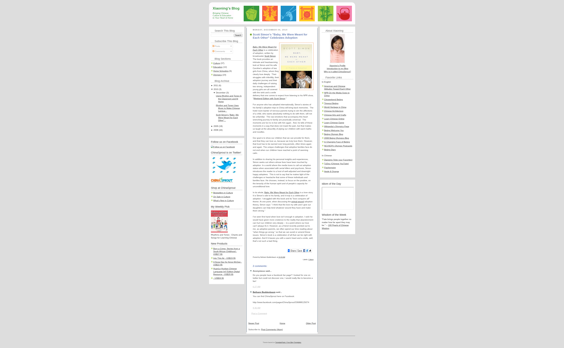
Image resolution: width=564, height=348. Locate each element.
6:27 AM (256, 287)
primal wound (297, 202)
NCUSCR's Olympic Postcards (338, 146)
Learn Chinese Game (334, 123)
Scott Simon (270, 56)
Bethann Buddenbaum (264, 292)
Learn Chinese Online (334, 119)
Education (218, 67)
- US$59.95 (218, 278)
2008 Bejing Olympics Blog (336, 138)
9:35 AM (256, 308)
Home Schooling (221, 71)
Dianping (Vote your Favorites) (338, 160)
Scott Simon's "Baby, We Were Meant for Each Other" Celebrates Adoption (280, 36)
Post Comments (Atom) (272, 329)
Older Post (311, 323)
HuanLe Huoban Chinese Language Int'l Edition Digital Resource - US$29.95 (226, 272)
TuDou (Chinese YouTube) (336, 164)
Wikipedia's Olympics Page (336, 126)
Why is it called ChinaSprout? (337, 72)
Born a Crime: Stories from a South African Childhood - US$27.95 (226, 252)
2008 (216, 130)
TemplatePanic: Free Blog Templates (288, 342)
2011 (216, 85)
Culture (216, 63)
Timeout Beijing (331, 103)
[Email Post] (313, 257)
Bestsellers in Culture (223, 193)
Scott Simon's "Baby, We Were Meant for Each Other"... (227, 118)
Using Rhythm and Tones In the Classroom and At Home (229, 99)
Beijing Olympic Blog (333, 134)
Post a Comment (259, 313)
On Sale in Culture (221, 197)
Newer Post (253, 323)
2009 (216, 126)
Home (282, 323)
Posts (217, 46)
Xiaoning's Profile (337, 66)
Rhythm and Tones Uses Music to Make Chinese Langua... (228, 108)
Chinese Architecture (333, 111)
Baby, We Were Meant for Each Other (281, 192)
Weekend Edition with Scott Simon (269, 98)
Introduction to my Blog (337, 68)
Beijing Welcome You (334, 130)
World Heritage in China (335, 107)
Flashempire (330, 168)
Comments (219, 51)
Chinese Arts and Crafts (335, 115)
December (221, 93)
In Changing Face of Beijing (337, 142)
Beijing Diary (330, 150)
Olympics (217, 75)
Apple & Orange (331, 171)
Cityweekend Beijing (333, 100)
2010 (216, 89)
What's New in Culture (223, 201)
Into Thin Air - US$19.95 (224, 258)
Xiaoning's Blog (226, 8)
